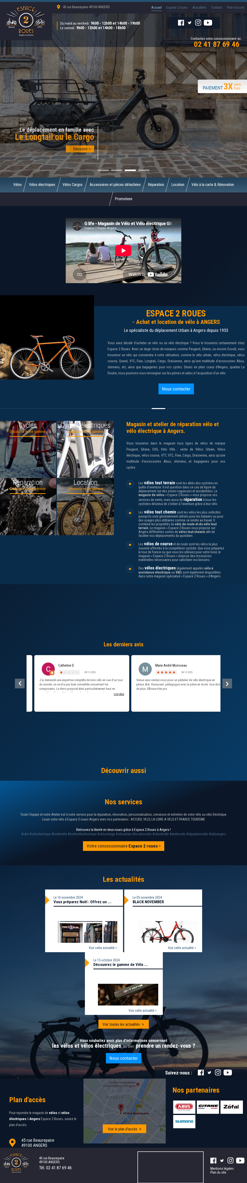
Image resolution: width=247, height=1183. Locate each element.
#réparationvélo (197, 834)
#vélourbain (124, 834)
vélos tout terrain (159, 482)
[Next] (227, 683)
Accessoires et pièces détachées (115, 184)
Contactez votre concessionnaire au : (216, 42)
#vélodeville (160, 834)
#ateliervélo (178, 834)
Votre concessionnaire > (124, 846)
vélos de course (158, 543)
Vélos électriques (42, 184)
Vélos (17, 184)
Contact (216, 7)
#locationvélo (142, 834)
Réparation (156, 184)
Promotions (123, 199)
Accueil (156, 7)
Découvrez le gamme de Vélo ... (120, 964)
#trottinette (59, 834)
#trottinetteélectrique (82, 834)
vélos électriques (160, 567)
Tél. (55, 1167)
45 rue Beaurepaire (86, 7)
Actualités (199, 7)
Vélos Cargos (72, 184)
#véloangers (217, 834)
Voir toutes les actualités (121, 1024)
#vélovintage (106, 834)
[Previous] (20, 683)
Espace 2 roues (177, 7)
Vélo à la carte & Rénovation (213, 184)
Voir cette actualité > (103, 948)
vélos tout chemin (160, 511)
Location (177, 184)
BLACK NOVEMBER (148, 901)
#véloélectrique (40, 834)
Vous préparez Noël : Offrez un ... (82, 901)
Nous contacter (176, 389)
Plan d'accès (236, 7)
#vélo (25, 834)
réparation (193, 499)
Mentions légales (222, 1168)
